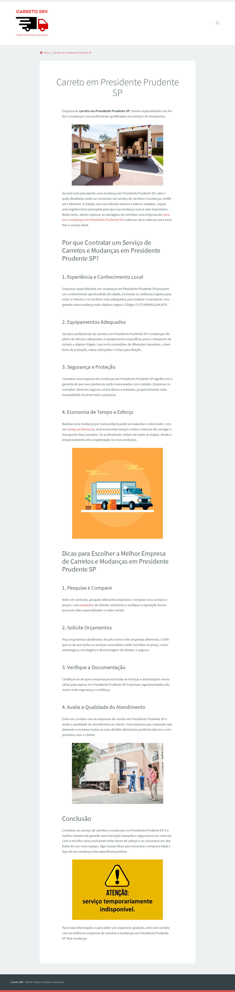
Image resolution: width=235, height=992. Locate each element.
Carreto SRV (16, 982)
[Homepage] (32, 23)
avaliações (86, 605)
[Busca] (214, 19)
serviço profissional (80, 429)
